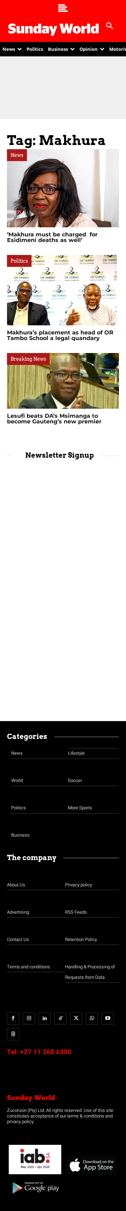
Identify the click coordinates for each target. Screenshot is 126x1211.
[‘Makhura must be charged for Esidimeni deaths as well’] (63, 188)
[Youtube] (108, 1018)
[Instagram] (29, 1018)
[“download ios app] (91, 1174)
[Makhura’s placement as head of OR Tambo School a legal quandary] (63, 290)
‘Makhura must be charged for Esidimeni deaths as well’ (52, 237)
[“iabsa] (35, 1174)
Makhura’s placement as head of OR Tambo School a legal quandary (60, 335)
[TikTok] (60, 1018)
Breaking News (28, 359)
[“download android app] (35, 1196)
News (16, 155)
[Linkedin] (44, 1018)
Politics (19, 261)
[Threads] (13, 1034)
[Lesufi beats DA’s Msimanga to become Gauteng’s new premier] (63, 381)
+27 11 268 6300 (45, 1052)
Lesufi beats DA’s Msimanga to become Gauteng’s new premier (54, 419)
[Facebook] (13, 1018)
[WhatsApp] (92, 1018)
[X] (76, 1018)
